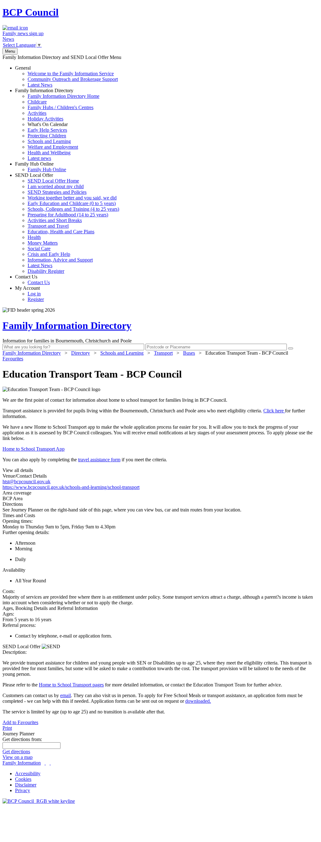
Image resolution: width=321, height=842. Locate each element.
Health (34, 237)
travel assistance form (99, 459)
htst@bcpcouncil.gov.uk (26, 481)
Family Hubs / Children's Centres (60, 107)
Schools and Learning (49, 141)
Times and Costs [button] (19, 515)
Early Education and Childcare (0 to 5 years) (72, 203)
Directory (80, 353)
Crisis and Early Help (49, 254)
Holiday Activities (45, 118)
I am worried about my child (56, 186)
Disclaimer (25, 784)
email (65, 695)
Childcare (37, 101)
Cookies (23, 779)
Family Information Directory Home (63, 96)
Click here (274, 410)
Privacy (22, 790)
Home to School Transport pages (71, 684)
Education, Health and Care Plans (61, 231)
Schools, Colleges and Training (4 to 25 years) (73, 209)
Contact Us (32, 279)
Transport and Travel (48, 226)
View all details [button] (18, 470)
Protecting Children (47, 135)
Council (31, 12)
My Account (29, 293)
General (66, 76)
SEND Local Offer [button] (22, 646)
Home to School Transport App (34, 449)
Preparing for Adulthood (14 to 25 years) (68, 214)
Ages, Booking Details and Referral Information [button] (50, 608)
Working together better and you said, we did (72, 197)
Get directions (16, 751)
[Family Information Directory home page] (39, 801)
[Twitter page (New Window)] (45, 762)
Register (36, 299)
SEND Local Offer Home (53, 180)
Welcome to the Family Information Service (71, 73)
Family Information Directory (57, 124)
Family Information (22, 762)
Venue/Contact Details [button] (25, 476)
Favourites (13, 358)
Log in (34, 293)
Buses (189, 353)
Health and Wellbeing (49, 152)
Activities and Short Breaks (55, 220)
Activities (37, 113)
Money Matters (43, 243)
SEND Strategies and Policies (57, 192)
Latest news (39, 158)
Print (7, 728)
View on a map (18, 757)
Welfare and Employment (53, 147)
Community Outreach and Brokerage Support (73, 79)
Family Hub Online (40, 166)
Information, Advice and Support (60, 259)
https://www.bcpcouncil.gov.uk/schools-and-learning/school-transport (71, 487)
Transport (163, 353)
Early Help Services (47, 130)
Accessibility (27, 773)
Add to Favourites (20, 722)
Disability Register (46, 271)
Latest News (40, 84)
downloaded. (198, 701)
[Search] (290, 348)
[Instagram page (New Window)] (50, 762)
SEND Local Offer (67, 223)
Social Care (39, 248)
